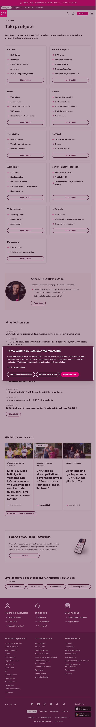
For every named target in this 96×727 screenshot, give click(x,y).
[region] (48, 363)
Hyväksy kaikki (69, 374)
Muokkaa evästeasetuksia (21, 374)
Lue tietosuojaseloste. (16, 367)
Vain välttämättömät (48, 374)
